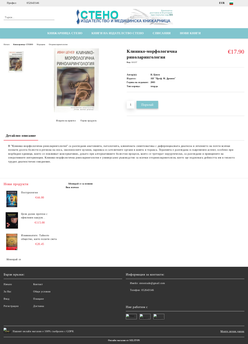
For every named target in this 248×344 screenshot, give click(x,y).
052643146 (33, 3)
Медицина (41, 44)
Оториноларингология (58, 44)
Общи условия (41, 291)
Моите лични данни (232, 331)
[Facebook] (242, 3)
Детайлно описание (21, 135)
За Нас (7, 291)
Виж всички (72, 187)
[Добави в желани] (133, 98)
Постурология (29, 192)
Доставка (38, 306)
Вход (6, 298)
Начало (7, 44)
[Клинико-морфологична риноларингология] (76, 111)
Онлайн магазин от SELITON (124, 340)
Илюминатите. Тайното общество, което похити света (39, 237)
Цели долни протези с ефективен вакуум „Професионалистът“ (34, 216)
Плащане (38, 298)
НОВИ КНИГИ (190, 33)
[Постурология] (12, 199)
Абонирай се (13, 259)
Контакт (38, 284)
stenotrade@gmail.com (152, 283)
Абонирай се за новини (80, 183)
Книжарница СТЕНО (23, 44)
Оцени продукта (88, 120)
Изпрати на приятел (66, 120)
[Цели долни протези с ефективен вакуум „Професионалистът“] (12, 220)
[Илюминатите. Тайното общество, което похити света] (12, 242)
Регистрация (11, 306)
